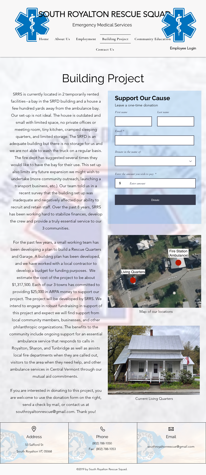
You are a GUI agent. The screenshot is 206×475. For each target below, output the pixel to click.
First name (121, 112)
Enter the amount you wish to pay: (134, 174)
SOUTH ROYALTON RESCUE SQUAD (104, 14)
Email (118, 131)
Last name (163, 112)
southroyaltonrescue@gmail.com (45, 411)
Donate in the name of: (128, 151)
